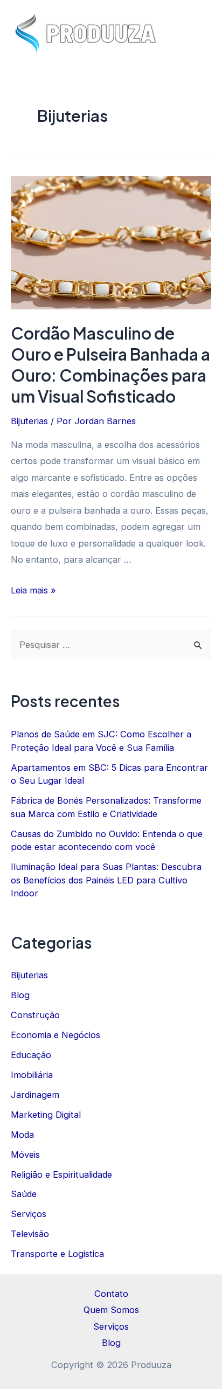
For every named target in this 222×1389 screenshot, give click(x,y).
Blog (20, 995)
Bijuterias (29, 421)
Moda (22, 1134)
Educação (31, 1054)
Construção (35, 1015)
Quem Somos (111, 1309)
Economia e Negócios (55, 1034)
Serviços (28, 1213)
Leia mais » (33, 590)
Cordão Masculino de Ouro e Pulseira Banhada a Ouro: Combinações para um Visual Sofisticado (110, 364)
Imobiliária (32, 1074)
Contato (111, 1293)
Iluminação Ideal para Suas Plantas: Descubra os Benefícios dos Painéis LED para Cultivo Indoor (106, 880)
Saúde (24, 1193)
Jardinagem (35, 1094)
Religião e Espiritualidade (61, 1174)
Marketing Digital (46, 1114)
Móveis (25, 1154)
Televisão (30, 1233)
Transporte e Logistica (57, 1253)
